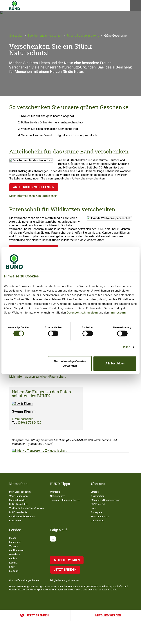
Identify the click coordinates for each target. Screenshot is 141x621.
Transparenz (97, 512)
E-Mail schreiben (22, 419)
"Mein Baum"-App (18, 496)
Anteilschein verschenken (33, 187)
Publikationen (16, 550)
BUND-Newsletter (18, 504)
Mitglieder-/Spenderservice (105, 500)
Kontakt (13, 562)
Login (12, 566)
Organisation (97, 496)
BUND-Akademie (18, 512)
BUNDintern (15, 520)
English (13, 558)
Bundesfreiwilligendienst (22, 516)
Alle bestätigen (114, 363)
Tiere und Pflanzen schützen (65, 500)
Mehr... (114, 589)
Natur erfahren (57, 496)
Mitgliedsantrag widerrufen (64, 580)
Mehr (126, 346)
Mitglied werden (108, 615)
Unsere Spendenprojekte (83, 35)
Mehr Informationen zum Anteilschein (33, 196)
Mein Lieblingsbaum (20, 491)
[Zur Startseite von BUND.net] (14, 5)
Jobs (94, 508)
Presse (12, 538)
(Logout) (14, 571)
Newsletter (15, 554)
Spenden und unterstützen (45, 35)
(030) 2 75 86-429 (29, 422)
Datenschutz (97, 520)
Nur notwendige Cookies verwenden (70, 363)
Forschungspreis (100, 516)
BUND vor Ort (98, 504)
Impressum (118, 312)
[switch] (53, 333)
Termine (13, 546)
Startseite (16, 35)
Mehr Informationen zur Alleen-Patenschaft (37, 376)
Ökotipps (55, 491)
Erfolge (95, 491)
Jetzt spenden (37, 615)
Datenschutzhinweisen (82, 312)
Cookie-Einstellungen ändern (24, 580)
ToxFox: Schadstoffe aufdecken (26, 508)
